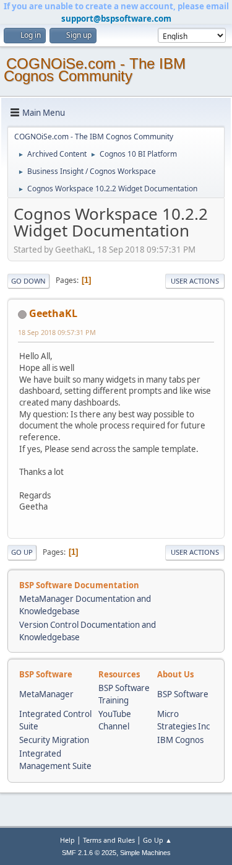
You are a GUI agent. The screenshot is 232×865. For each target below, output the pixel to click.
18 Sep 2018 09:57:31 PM (57, 332)
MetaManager (46, 694)
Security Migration (54, 739)
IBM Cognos (180, 739)
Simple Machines (145, 852)
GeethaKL (53, 313)
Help (67, 840)
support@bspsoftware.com (116, 18)
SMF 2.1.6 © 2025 (89, 852)
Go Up (22, 552)
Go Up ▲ (157, 840)
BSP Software (182, 694)
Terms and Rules (109, 840)
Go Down (28, 280)
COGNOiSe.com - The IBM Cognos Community (95, 69)
